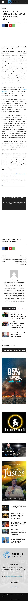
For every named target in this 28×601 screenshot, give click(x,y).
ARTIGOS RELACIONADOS (8, 308)
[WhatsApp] (13, 25)
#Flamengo (13, 239)
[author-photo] (14, 277)
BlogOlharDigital (13, 241)
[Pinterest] (10, 25)
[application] (14, 203)
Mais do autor (20, 308)
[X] (6, 25)
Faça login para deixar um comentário (14, 350)
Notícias (7, 6)
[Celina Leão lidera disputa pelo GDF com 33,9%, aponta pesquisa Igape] (5, 334)
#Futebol (19, 239)
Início (3, 6)
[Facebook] (3, 25)
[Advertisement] (14, 226)
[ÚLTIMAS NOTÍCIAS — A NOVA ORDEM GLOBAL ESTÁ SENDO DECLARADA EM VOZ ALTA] (5, 524)
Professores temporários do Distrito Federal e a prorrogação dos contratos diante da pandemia (20, 261)
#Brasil (7, 239)
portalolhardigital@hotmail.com (14, 576)
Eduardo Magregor (7, 22)
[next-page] (5, 340)
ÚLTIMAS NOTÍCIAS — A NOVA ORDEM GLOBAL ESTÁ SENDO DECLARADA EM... (18, 524)
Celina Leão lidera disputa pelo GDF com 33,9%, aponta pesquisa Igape (18, 334)
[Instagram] (15, 586)
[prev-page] (3, 340)
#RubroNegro (5, 241)
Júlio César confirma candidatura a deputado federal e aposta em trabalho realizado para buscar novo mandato (17, 325)
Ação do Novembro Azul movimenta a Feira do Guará (8, 259)
